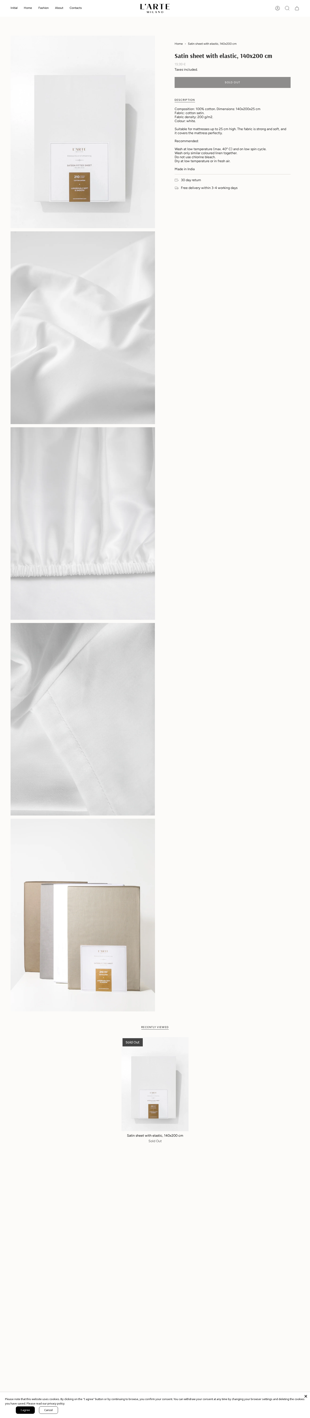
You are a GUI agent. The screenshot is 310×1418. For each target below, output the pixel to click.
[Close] (306, 1396)
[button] (28, 8)
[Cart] (297, 8)
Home (179, 44)
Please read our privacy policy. (46, 1403)
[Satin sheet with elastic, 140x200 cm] (155, 1084)
